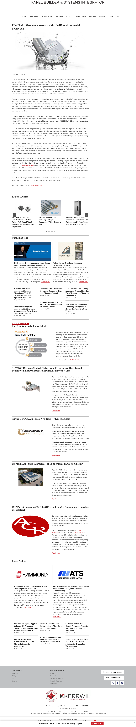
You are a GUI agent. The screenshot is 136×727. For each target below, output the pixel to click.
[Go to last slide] (14, 215)
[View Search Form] (118, 16)
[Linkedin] (117, 683)
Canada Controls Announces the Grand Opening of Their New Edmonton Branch (51, 291)
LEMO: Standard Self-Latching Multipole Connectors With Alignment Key (50, 221)
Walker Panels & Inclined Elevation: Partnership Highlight (67, 264)
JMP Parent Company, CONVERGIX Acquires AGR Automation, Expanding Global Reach (50, 508)
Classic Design (78, 532)
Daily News (59, 16)
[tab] (46, 231)
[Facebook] (122, 683)
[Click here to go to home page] (16, 16)
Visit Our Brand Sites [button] (114, 677)
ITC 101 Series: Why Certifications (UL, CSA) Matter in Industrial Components (24, 642)
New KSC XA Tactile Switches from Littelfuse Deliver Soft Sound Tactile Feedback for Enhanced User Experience (23, 222)
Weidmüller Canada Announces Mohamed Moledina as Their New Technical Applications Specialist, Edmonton (23, 293)
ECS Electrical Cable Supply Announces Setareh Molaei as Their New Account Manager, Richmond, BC (77, 292)
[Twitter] (113, 683)
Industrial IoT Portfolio (76, 360)
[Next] (86, 215)
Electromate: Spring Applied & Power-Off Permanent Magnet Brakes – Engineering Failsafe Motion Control (26, 627)
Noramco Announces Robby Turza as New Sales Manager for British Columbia (51, 304)
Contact (111, 16)
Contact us (53, 683)
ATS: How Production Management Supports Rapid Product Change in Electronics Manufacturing (71, 588)
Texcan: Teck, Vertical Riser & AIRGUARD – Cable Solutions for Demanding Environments (77, 642)
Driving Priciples (17, 676)
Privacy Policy (54, 676)
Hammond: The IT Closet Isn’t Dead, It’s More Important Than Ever (30, 587)
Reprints (52, 673)
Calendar (102, 16)
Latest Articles (19, 561)
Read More (56, 411)
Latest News (33, 16)
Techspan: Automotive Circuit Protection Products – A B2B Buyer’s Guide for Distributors (77, 627)
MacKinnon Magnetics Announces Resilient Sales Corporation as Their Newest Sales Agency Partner (25, 310)
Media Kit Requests (56, 681)
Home (24, 16)
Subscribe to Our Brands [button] (112, 672)
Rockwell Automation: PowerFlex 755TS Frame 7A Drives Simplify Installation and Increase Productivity (77, 221)
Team (13, 678)
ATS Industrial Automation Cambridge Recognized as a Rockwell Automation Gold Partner (77, 307)
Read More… (45, 282)
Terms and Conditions (56, 678)
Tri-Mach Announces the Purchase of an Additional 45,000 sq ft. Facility (48, 463)
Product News (81, 16)
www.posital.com (28, 165)
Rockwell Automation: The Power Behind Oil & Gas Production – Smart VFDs (50, 639)
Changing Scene (46, 16)
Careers (14, 681)
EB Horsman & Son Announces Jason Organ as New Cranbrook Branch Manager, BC (32, 264)
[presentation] (23, 208)
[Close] (134, 722)
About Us (14, 673)
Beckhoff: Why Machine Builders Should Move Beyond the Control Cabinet (51, 626)
